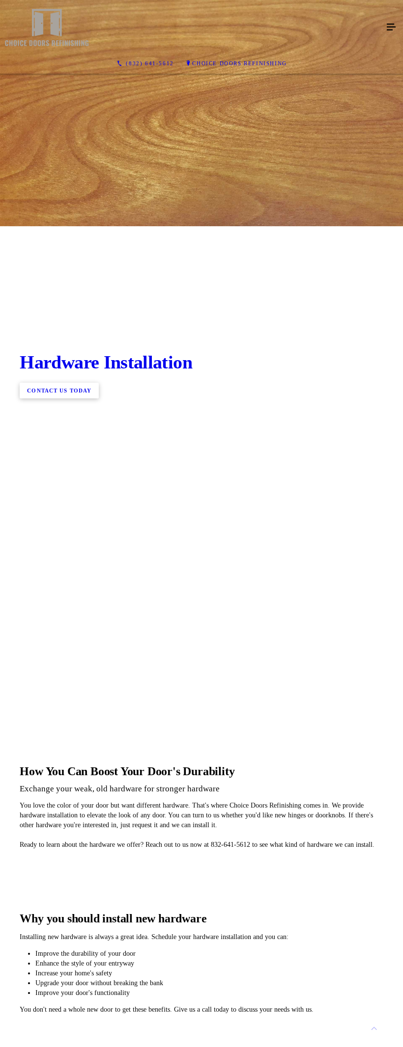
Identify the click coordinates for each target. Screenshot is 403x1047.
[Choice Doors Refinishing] (191, 27)
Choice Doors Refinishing (239, 63)
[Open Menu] (391, 27)
